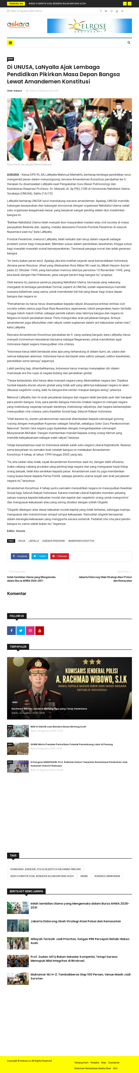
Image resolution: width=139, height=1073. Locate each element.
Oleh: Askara (14, 90)
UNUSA (21, 541)
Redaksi (95, 1062)
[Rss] (122, 11)
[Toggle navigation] (10, 42)
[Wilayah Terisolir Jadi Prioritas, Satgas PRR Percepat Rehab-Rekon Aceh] (18, 943)
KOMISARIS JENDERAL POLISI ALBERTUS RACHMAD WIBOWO (45, 869)
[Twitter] (106, 11)
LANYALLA (34, 541)
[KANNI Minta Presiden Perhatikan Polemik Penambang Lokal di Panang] (18, 749)
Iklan (103, 1062)
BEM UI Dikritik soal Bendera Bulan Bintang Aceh (58, 726)
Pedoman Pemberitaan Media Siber (92, 1068)
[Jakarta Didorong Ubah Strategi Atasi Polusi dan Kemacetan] (18, 925)
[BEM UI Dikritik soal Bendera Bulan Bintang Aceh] (18, 731)
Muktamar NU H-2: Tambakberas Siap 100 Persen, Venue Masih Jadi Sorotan (80, 976)
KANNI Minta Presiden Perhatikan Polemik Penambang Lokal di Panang (72, 744)
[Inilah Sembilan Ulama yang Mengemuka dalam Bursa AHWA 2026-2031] (18, 908)
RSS (115, 1068)
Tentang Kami (81, 1062)
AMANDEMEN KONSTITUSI (81, 541)
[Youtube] (117, 11)
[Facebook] (101, 11)
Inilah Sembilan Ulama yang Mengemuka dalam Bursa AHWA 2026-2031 (80, 905)
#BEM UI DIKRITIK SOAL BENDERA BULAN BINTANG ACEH (57, 3)
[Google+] (111, 11)
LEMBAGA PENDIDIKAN (53, 541)
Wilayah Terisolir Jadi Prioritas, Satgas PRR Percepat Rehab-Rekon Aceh (80, 941)
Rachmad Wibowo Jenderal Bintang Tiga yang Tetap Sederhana (49, 708)
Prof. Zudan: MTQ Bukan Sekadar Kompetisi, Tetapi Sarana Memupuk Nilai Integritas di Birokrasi (74, 959)
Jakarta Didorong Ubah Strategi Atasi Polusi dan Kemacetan (76, 921)
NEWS (10, 59)
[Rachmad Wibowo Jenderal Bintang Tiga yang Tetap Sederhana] (69, 688)
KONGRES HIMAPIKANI (107, 876)
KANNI (84, 876)
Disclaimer (113, 1062)
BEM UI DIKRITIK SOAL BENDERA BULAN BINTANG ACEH (42, 876)
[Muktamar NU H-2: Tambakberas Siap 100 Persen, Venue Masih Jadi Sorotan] (18, 979)
